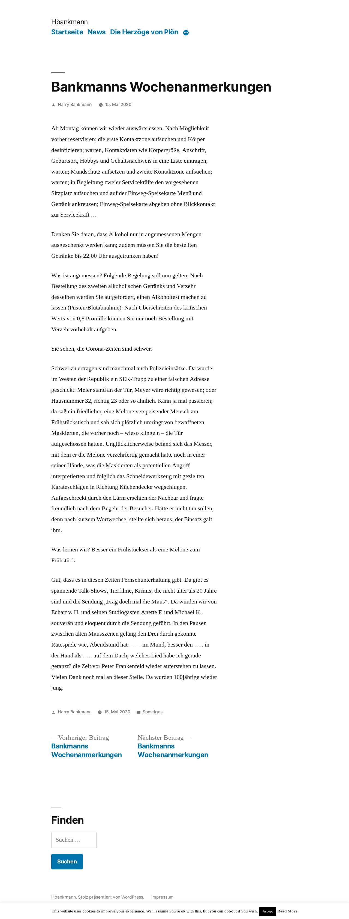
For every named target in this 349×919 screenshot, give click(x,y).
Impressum (162, 897)
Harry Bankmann (75, 104)
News (97, 32)
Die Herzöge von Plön (144, 32)
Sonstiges (153, 711)
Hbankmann (69, 22)
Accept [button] (268, 911)
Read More (287, 911)
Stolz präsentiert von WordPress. (111, 897)
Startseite (67, 32)
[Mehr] (186, 33)
